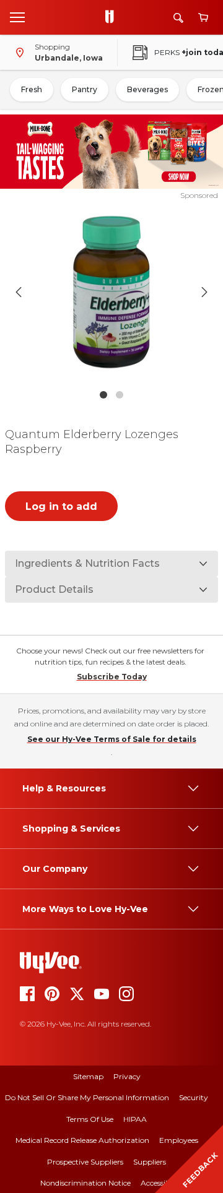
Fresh (31, 89)
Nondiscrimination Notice (85, 1182)
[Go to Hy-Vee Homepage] (112, 17)
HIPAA (135, 1119)
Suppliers (149, 1161)
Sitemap (88, 1076)
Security (193, 1097)
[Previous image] (18, 292)
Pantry (84, 89)
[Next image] (204, 292)
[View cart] (203, 17)
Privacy (127, 1076)
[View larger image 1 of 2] (111, 292)
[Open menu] (17, 16)
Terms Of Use (89, 1119)
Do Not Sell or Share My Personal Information (87, 1097)
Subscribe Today (112, 676)
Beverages (147, 89)
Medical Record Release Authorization (82, 1140)
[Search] (178, 17)
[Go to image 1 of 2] (103, 394)
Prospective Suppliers (85, 1161)
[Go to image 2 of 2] (120, 394)
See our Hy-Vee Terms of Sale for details (111, 739)
